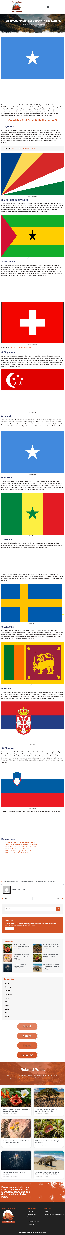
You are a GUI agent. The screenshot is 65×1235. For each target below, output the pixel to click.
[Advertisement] (32, 92)
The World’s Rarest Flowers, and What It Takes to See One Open (16, 1110)
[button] (48, 7)
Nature (7, 1002)
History (7, 998)
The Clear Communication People (21, 347)
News (7, 1005)
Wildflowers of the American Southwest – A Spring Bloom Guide (21, 956)
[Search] (58, 909)
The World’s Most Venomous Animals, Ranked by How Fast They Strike (51, 966)
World (7, 1016)
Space (7, 1009)
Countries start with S (26, 881)
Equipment (8, 994)
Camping (8, 987)
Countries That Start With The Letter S (45, 881)
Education (8, 990)
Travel (7, 1013)
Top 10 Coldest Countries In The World (23, 148)
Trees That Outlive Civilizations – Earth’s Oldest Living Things (46, 1110)
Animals (7, 983)
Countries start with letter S (11, 881)
